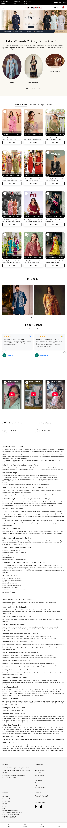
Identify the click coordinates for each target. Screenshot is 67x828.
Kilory (7, 729)
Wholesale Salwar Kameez (9, 481)
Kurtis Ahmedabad (35, 629)
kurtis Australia (29, 619)
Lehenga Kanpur (15, 682)
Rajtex (43, 701)
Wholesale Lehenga (7, 484)
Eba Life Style (51, 733)
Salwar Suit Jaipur (17, 665)
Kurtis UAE (5, 621)
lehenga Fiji (16, 672)
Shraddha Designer (19, 739)
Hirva (25, 693)
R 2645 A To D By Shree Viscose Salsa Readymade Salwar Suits (53, 138)
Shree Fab (5, 739)
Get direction (6, 781)
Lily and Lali (5, 695)
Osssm (44, 693)
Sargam (53, 728)
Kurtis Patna (46, 627)
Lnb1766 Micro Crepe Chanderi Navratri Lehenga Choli (55, 261)
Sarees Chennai (6, 613)
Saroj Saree (30, 701)
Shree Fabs (11, 731)
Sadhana (44, 718)
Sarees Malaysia (6, 602)
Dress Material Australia (45, 636)
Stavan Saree (5, 703)
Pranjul (26, 716)
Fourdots (44, 733)
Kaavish (4, 733)
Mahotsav (36, 703)
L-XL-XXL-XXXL (11, 173)
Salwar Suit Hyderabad (19, 663)
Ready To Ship (37, 104)
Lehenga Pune (45, 680)
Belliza (50, 716)
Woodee (38, 691)
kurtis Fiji (13, 619)
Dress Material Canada (32, 636)
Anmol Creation (25, 703)
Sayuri (11, 728)
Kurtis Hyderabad (15, 627)
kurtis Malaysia (6, 619)
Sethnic (12, 703)
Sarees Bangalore (15, 611)
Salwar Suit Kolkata (32, 667)
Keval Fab (11, 739)
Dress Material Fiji (20, 636)
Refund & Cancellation (40, 787)
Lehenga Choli (55, 71)
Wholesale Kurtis (6, 477)
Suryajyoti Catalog (32, 745)
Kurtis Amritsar (45, 629)
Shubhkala (12, 710)
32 (13, 132)
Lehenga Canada (24, 672)
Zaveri (57, 733)
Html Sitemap (6, 803)
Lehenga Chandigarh (37, 682)
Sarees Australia (31, 602)
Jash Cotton (39, 716)
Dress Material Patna (8, 646)
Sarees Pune (41, 610)
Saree (12, 82)
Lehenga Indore (36, 680)
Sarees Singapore (40, 602)
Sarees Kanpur (6, 611)
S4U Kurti (13, 748)
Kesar (22, 710)
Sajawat (16, 728)
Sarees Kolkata (56, 611)
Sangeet (4, 750)
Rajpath (48, 701)
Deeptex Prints (23, 745)
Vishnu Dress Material (45, 720)
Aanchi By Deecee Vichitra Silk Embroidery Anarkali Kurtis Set (33, 220)
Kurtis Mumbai (6, 627)
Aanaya (56, 750)
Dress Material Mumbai (8, 644)
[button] (27, 88)
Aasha (39, 739)
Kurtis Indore (31, 627)
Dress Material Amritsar (38, 648)
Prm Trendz (5, 720)
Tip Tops (19, 695)
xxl (56, 132)
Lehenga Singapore (44, 672)
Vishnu (41, 750)
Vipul (37, 704)
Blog (3, 808)
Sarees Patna (48, 610)
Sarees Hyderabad (16, 610)
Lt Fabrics (17, 703)
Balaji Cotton (55, 720)
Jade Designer (59, 739)
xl (53, 132)
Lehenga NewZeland (7, 674)
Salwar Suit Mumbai (7, 663)
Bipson (54, 716)
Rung (14, 695)
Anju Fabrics (31, 695)
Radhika (9, 690)
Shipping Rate (38, 785)
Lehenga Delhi (27, 680)
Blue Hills (55, 693)
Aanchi (18, 750)
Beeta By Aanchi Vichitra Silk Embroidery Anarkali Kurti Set (11, 261)
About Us (37, 768)
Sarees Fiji (14, 602)
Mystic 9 (61, 693)
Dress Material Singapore (9, 638)
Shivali (37, 695)
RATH (8, 748)
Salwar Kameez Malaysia (8, 655)
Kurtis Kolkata (53, 629)
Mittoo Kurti (56, 748)
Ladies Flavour (60, 690)
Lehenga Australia (33, 672)
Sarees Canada (22, 602)
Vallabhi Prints (35, 750)
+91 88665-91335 (11, 777)
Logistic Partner (39, 777)
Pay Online (5, 796)
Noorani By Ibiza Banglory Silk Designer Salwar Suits (54, 179)
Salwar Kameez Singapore (9, 657)
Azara (9, 718)
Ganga (35, 718)
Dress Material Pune (59, 644)
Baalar (39, 718)
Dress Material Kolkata (51, 648)
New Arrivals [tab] (21, 104)
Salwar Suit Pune (50, 663)
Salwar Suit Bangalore (38, 665)
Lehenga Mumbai (6, 680)
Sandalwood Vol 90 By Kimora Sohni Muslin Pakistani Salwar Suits (33, 138)
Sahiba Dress (43, 728)
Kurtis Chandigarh (25, 629)
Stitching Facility (6, 801)
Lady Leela (49, 693)
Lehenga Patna (53, 680)
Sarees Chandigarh (26, 611)
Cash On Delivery (39, 775)
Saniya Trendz (59, 731)
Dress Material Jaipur (20, 646)
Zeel (8, 710)
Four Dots (33, 731)
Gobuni (41, 703)
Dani (57, 728)
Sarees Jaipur (56, 610)
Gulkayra (27, 728)
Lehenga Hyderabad (17, 680)
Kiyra (3, 704)
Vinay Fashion (50, 718)
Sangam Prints (22, 701)
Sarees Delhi (25, 610)
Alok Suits (5, 716)
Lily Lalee (47, 691)
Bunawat (61, 701)
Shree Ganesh (18, 722)
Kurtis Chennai (6, 630)
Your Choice (5, 728)
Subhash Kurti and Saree (19, 690)
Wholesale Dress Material (9, 479)
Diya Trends (42, 690)
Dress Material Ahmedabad (24, 648)
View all (57, 41)
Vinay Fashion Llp (39, 729)
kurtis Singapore (38, 619)
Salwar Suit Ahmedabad (8, 667)
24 (8, 132)
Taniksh (4, 690)
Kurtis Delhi (24, 627)
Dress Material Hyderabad (22, 644)
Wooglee (34, 693)
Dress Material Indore (47, 644)
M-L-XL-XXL (33, 173)
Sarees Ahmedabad (37, 611)
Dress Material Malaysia (8, 636)
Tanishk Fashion (45, 731)
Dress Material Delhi (35, 644)
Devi (19, 691)
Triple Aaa (12, 720)
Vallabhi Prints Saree (49, 703)
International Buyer (7, 799)
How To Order (38, 780)
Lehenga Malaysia (7, 672)
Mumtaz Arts (48, 729)
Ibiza (49, 728)
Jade (61, 720)
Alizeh (48, 690)
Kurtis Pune (39, 627)
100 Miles (58, 691)
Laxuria (14, 750)
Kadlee (53, 691)
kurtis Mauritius (47, 619)
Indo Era (20, 693)
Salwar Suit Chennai (43, 667)
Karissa (10, 693)
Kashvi (29, 704)
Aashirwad (22, 728)
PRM (37, 690)
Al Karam (4, 731)
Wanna (29, 693)
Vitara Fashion (6, 691)
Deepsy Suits (18, 729)
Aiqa (3, 729)
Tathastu (18, 710)
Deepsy (23, 720)
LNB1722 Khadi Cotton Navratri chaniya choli (55, 220)
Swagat (37, 728)
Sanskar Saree (37, 701)
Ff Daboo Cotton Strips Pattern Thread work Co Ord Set (33, 179)
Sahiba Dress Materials (27, 718)
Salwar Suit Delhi (30, 663)
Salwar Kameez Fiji (21, 655)
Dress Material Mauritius (23, 638)
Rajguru (23, 750)
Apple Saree (5, 701)
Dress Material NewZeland (37, 638)
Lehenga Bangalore (26, 682)
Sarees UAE (16, 604)
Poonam (4, 693)
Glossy (4, 722)
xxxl (36, 214)
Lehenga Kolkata (7, 684)
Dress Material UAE (50, 638)
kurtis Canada (20, 619)
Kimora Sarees (20, 704)
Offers (49, 104)
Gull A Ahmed (29, 720)
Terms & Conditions (40, 770)
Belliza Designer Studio (21, 733)
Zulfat (12, 722)
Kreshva (28, 750)
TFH (31, 703)
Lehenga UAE (17, 674)
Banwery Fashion (19, 731)
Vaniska (27, 691)
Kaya (23, 691)
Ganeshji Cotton (16, 718)
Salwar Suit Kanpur (27, 665)
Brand (3, 806)
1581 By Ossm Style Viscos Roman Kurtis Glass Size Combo (11, 179)
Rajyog (56, 701)
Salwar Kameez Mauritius (23, 657)
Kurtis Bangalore (15, 629)
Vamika (41, 695)
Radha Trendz (50, 739)
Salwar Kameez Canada (33, 655)
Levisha (5, 718)
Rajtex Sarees (6, 745)
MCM (8, 722)
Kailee (27, 690)
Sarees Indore (33, 610)
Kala (63, 716)
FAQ (36, 782)
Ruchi (33, 704)
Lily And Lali (17, 747)
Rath (52, 701)
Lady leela (10, 747)
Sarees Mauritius (50, 602)
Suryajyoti (20, 716)
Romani (45, 716)
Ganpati (18, 720)
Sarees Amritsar (47, 611)
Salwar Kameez (33, 82)
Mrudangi (15, 693)
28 (11, 132)
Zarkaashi (8, 704)
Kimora (24, 729)
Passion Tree (14, 691)
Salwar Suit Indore (40, 663)
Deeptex (32, 691)
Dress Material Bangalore (45, 646)
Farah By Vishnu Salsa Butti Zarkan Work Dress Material (32, 261)
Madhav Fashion (59, 718)
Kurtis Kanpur (6, 629)
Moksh (42, 691)
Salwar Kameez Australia (46, 655)
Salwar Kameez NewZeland (38, 657)
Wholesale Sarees (7, 475)
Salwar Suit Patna (6, 665)
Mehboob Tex (30, 729)
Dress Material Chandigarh (9, 648)
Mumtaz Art (32, 716)
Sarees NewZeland (7, 604)
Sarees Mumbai (6, 610)
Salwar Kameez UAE (51, 657)
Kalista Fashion (13, 701)
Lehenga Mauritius (55, 672)
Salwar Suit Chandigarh (51, 665)
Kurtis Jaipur (53, 627)
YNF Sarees (59, 703)
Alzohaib (35, 733)
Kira (26, 704)
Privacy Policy (38, 773)
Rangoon (32, 690)
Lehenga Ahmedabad (48, 682)
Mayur (15, 716)
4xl (41, 214)
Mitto (10, 695)
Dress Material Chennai (8, 649)
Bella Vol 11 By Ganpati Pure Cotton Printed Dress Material (11, 220)
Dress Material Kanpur (32, 646)
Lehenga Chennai (17, 684)
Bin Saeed (36, 720)
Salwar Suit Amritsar (21, 667)
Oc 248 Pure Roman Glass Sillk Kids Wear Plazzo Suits (11, 138)
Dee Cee (53, 690)
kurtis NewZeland (57, 619)
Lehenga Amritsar (60, 682)
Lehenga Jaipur (6, 682)
